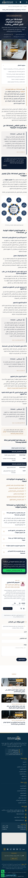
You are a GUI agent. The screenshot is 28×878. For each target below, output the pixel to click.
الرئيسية (25, 6)
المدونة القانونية (23, 769)
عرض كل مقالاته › (7, 608)
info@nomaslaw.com (19, 820)
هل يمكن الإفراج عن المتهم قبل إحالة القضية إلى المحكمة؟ (16, 514)
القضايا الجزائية (23, 786)
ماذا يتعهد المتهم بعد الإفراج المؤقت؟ (15, 546)
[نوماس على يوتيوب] (14, 849)
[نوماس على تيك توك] (11, 849)
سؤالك (25, 645)
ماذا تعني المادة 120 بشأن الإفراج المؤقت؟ (16, 71)
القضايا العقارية (23, 795)
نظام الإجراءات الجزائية (20, 152)
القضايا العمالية (23, 793)
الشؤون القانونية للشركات (21, 800)
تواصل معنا (24, 778)
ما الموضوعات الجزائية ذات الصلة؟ (18, 79)
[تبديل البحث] (16, 2)
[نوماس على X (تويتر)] (20, 849)
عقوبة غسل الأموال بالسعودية (16, 488)
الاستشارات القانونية (22, 802)
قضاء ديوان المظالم (22, 797)
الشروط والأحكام (14, 876)
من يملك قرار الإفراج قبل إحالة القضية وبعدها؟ (16, 77)
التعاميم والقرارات (22, 771)
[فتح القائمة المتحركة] (26, 2)
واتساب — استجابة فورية (19, 817)
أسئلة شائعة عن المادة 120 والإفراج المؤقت (16, 82)
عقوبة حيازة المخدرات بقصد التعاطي (15, 485)
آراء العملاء (24, 776)
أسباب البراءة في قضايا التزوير (17, 499)
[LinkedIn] (24, 608)
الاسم (25, 632)
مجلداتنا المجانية (23, 773)
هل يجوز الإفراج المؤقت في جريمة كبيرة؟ (16, 539)
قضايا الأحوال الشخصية (21, 790)
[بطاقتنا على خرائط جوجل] (4, 849)
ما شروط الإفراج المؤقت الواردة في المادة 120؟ (15, 74)
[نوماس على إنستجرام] (17, 849)
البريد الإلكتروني (23, 638)
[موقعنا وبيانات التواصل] (20, 2)
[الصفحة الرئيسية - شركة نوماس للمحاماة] (14, 739)
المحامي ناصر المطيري (21, 766)
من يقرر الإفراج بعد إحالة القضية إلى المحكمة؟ (16, 552)
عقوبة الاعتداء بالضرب (18, 494)
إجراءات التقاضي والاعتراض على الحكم (15, 6)
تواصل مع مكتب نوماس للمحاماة (13, 432)
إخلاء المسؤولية (7, 876)
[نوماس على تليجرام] (7, 849)
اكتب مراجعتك (14, 858)
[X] (21, 608)
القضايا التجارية (23, 788)
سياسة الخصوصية (21, 876)
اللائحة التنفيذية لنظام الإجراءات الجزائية (18, 340)
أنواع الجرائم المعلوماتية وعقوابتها (15, 497)
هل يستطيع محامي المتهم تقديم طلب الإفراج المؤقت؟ (16, 531)
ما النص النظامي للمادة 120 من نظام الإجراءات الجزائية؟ (14, 69)
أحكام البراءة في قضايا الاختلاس (16, 491)
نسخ (4, 165)
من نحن (24, 764)
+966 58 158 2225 (20, 814)
